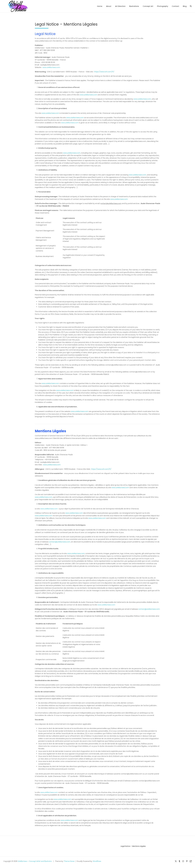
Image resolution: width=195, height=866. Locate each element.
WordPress (97, 861)
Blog (185, 6)
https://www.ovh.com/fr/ (104, 72)
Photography (162, 6)
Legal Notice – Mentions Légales (133, 846)
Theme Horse (69, 861)
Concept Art (148, 6)
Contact (175, 6)
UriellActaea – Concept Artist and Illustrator (35, 861)
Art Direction (120, 6)
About (108, 6)
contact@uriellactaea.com (59, 542)
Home (99, 6)
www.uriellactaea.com (51, 67)
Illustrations (134, 6)
